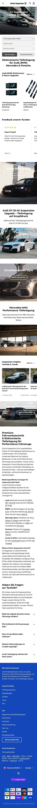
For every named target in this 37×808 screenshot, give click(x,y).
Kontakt (4, 731)
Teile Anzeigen (10, 54)
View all (30, 74)
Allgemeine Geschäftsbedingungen (14, 714)
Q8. (10, 506)
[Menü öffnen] (3, 3)
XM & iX (24, 514)
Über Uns (5, 728)
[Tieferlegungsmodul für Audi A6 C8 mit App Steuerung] (12, 89)
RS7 (6, 503)
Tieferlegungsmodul (8, 690)
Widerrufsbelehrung (8, 725)
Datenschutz (6, 718)
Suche (4, 700)
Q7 (6, 506)
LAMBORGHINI (24, 758)
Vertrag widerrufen (12, 740)
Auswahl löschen (26, 54)
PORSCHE (13, 761)
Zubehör (5, 697)
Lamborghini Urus (18, 541)
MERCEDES (16, 756)
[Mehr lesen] (28, 250)
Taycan (8, 535)
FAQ (3, 703)
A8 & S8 (12, 503)
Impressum (5, 721)
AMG (27, 523)
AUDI (4, 756)
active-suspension (15, 803)
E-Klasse (14, 520)
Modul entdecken (18, 175)
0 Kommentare (25, 395)
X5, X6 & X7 (29, 512)
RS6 (29, 500)
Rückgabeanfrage (8, 735)
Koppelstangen (7, 693)
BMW (9, 756)
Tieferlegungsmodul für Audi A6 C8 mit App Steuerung (10, 105)
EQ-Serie (20, 526)
